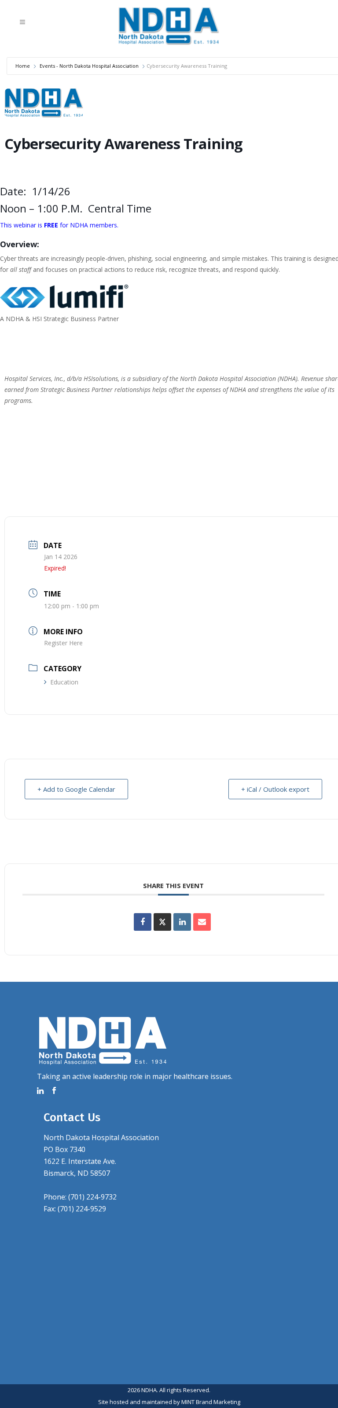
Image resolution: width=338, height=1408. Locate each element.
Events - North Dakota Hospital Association (89, 65)
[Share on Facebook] (142, 922)
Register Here (63, 643)
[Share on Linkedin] (182, 922)
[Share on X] (162, 922)
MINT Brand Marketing (210, 1402)
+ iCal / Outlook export (275, 789)
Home (22, 65)
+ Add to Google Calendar (76, 789)
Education (64, 682)
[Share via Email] (202, 922)
